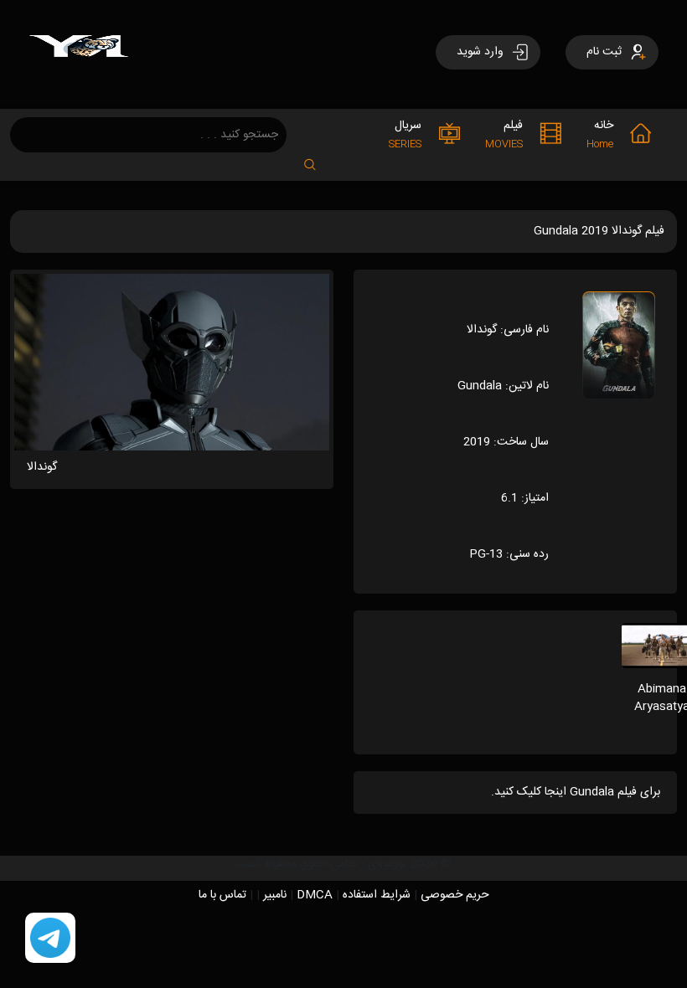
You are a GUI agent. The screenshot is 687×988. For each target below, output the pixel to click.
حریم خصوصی (455, 895)
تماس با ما (222, 895)
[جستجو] (318, 159)
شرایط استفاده (377, 895)
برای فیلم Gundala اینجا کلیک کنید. (575, 792)
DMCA (315, 895)
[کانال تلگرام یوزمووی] (50, 939)
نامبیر (275, 895)
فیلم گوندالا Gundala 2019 (599, 231)
